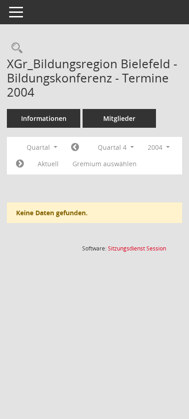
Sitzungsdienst (137, 248)
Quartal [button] (39, 147)
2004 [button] (156, 147)
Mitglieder (119, 118)
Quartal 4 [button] (113, 147)
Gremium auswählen (104, 163)
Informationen (44, 118)
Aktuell (48, 163)
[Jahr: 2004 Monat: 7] (75, 147)
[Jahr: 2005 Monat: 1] (20, 164)
